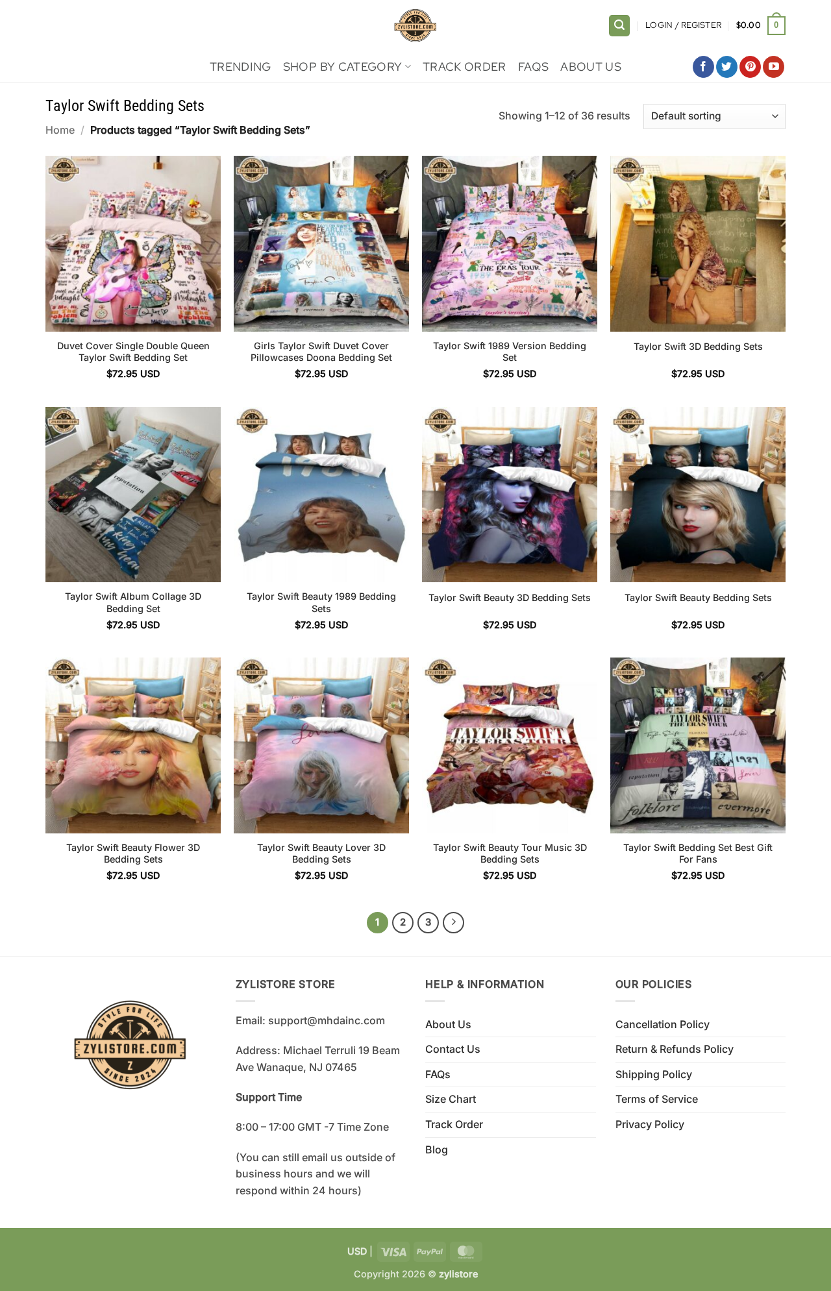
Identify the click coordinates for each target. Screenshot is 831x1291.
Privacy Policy (649, 1124)
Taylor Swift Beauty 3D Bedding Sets (509, 597)
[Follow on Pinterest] (750, 67)
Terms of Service (656, 1098)
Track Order (464, 66)
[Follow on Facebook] (703, 67)
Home (60, 129)
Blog (436, 1149)
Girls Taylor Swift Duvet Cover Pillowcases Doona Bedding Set (321, 351)
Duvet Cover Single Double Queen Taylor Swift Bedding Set (133, 351)
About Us (590, 66)
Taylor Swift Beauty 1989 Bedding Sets (321, 602)
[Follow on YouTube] (773, 67)
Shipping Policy (653, 1074)
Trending (240, 66)
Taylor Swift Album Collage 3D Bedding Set (133, 602)
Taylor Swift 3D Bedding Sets (698, 346)
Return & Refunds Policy (674, 1048)
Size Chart (450, 1098)
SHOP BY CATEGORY (343, 66)
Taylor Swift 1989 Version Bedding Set (509, 351)
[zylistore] (415, 25)
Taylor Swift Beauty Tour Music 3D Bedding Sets (510, 853)
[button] (619, 25)
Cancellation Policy (662, 1024)
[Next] (454, 923)
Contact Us (452, 1048)
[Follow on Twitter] (727, 67)
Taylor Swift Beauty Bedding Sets (698, 597)
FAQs (533, 66)
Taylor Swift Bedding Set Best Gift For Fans (698, 853)
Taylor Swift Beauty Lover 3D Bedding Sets (321, 853)
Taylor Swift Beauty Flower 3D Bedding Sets (133, 853)
